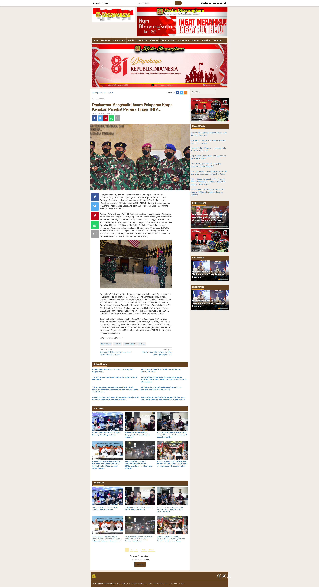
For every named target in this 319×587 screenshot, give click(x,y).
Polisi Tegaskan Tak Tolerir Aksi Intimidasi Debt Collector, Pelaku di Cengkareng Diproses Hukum (172, 463)
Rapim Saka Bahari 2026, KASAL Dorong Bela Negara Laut (105, 508)
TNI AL (142, 344)
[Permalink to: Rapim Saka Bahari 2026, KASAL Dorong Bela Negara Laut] (107, 421)
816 (143, 549)
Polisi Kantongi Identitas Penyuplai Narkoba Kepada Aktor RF (137, 434)
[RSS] (186, 93)
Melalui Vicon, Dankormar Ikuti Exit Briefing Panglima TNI (157, 352)
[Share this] (94, 118)
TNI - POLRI (101, 113)
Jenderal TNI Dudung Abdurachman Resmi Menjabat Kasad (115, 352)
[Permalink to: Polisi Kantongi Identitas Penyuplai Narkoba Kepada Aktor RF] (140, 421)
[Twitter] (182, 93)
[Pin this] (105, 118)
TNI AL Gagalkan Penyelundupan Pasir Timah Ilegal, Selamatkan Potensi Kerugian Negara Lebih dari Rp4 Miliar (115, 389)
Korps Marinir (129, 344)
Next (151, 549)
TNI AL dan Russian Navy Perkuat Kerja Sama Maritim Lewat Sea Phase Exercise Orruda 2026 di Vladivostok (164, 379)
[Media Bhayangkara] (113, 15)
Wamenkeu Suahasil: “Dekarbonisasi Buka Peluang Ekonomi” (208, 274)
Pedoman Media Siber (157, 583)
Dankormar (106, 344)
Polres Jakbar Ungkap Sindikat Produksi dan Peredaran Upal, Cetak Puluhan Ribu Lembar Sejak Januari (107, 539)
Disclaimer (173, 583)
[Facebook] (178, 93)
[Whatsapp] (111, 118)
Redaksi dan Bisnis (138, 583)
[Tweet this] (100, 118)
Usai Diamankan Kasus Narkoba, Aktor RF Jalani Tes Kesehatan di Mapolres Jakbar (172, 434)
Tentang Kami (122, 583)
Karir (183, 583)
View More (140, 564)
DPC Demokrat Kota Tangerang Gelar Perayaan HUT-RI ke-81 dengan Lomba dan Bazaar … (209, 217)
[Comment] (117, 118)
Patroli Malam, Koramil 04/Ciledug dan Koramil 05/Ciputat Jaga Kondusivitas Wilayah (138, 539)
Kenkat (117, 344)
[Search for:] (203, 91)
